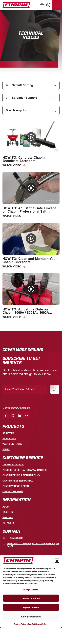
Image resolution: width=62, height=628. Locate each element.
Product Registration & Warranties (24, 470)
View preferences (31, 616)
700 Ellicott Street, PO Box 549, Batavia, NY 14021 (33, 545)
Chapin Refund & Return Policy (21, 475)
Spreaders (9, 438)
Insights (7, 517)
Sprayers (8, 433)
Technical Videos (13, 464)
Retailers (8, 523)
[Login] (47, 5)
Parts (6, 449)
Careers (7, 512)
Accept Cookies (31, 598)
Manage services (30, 589)
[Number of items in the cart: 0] (42, 5)
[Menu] (57, 5)
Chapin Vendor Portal (16, 486)
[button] (57, 560)
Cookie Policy (20, 624)
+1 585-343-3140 (15, 538)
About (6, 507)
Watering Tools (12, 444)
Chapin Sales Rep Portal (17, 481)
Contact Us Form (12, 491)
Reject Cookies (31, 607)
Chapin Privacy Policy (37, 624)
